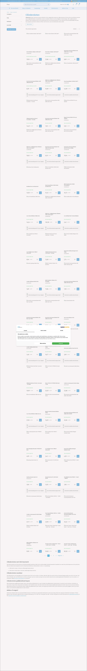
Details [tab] (61, 330)
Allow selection (43, 343)
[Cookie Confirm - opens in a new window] (64, 327)
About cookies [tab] (43, 330)
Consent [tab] (25, 330)
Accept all (61, 343)
